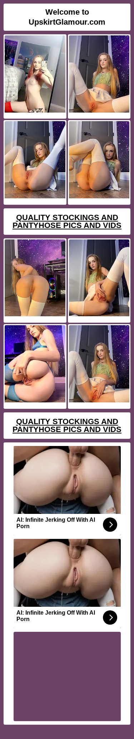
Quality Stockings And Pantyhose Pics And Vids (67, 221)
